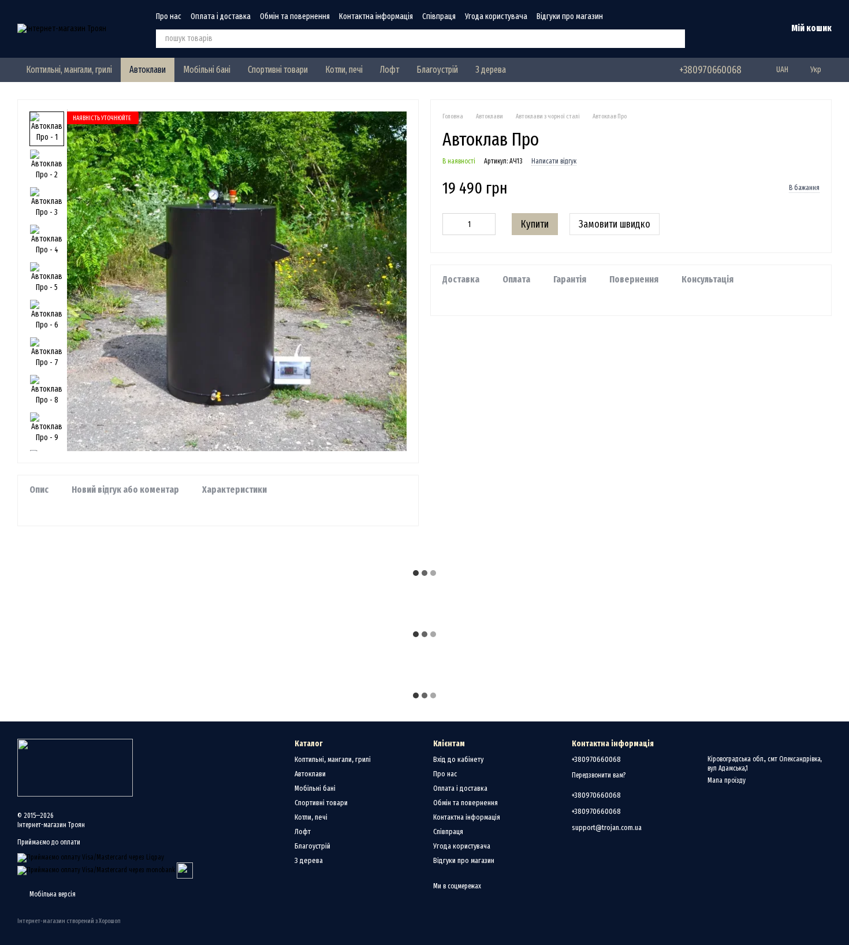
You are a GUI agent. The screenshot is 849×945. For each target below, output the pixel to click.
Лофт (389, 69)
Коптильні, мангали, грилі (69, 69)
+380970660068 (710, 70)
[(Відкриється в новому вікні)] (185, 870)
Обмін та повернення (295, 16)
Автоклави (147, 69)
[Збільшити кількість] (487, 224)
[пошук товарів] (675, 38)
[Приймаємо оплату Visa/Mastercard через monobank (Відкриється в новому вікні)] (96, 870)
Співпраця (439, 16)
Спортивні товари (278, 69)
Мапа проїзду (727, 780)
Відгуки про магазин (570, 16)
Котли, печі (344, 69)
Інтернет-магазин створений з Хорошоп (69, 921)
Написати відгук (553, 162)
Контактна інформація (376, 16)
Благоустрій (437, 69)
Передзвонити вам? (598, 775)
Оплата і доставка (221, 16)
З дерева (490, 69)
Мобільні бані (206, 69)
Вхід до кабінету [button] (458, 759)
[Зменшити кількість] (451, 224)
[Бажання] (717, 29)
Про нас (168, 16)
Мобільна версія (52, 894)
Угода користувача (496, 16)
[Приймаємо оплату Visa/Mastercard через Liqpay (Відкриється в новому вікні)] (90, 857)
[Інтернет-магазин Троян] (75, 767)
